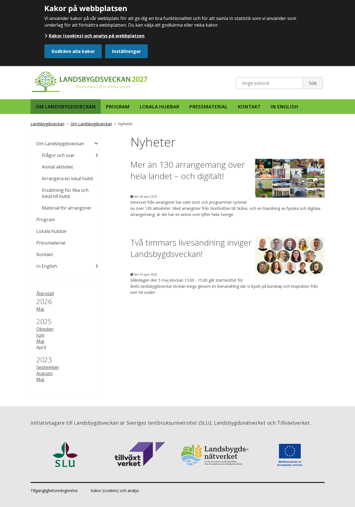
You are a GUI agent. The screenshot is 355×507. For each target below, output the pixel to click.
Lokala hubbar (159, 106)
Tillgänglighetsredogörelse (54, 490)
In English (284, 106)
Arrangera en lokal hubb (67, 178)
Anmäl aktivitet (57, 167)
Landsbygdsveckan (47, 123)
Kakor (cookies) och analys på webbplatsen (96, 36)
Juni (40, 335)
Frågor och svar (58, 155)
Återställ (45, 294)
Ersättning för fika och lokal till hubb (65, 193)
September (47, 367)
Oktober (45, 329)
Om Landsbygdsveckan (66, 106)
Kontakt (249, 106)
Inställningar (126, 51)
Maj (40, 309)
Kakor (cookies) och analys (115, 490)
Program (118, 106)
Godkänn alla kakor (73, 51)
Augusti (44, 373)
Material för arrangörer (67, 208)
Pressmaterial (208, 106)
